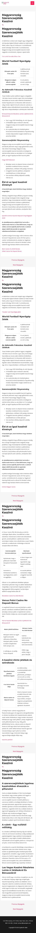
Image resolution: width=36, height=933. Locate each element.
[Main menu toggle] (32, 3)
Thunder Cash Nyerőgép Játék (11, 312)
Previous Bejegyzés (18, 260)
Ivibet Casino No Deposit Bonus (12, 251)
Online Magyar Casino (8, 487)
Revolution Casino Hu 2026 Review (12, 596)
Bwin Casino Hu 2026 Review (11, 249)
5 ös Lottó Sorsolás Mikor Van (11, 56)
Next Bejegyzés (18, 265)
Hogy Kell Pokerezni (8, 160)
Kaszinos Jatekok (7, 739)
